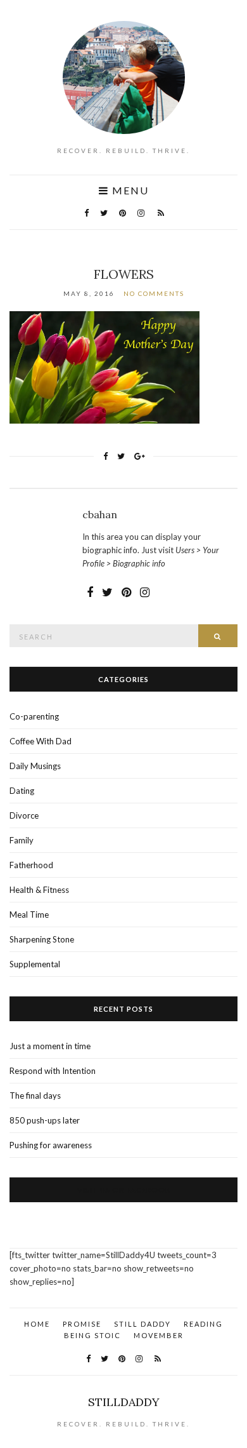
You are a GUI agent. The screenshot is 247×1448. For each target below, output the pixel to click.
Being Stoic (92, 1335)
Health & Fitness (39, 890)
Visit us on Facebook (123, 1190)
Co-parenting (34, 716)
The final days (35, 1095)
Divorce (24, 815)
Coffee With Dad (41, 741)
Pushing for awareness (51, 1145)
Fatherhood (31, 865)
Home (37, 1324)
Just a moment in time (50, 1046)
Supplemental (35, 964)
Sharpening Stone (42, 939)
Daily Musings (35, 766)
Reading (203, 1324)
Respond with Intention (53, 1071)
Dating (22, 791)
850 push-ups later (45, 1120)
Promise (82, 1324)
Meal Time (29, 914)
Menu (129, 190)
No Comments (154, 293)
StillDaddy (124, 1402)
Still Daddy (142, 1324)
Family (22, 840)
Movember (159, 1335)
